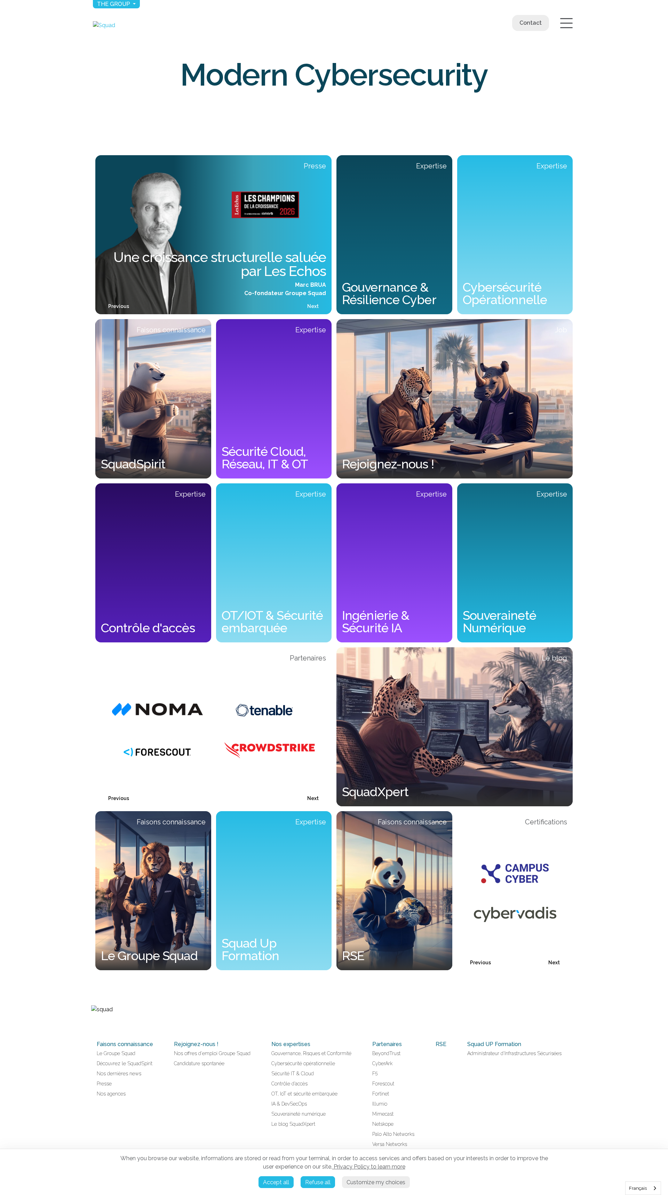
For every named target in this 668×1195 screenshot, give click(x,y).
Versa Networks (389, 1144)
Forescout (383, 1083)
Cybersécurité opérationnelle (303, 1063)
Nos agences (111, 1094)
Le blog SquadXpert (293, 1124)
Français (638, 1188)
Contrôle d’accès (289, 1083)
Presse (104, 1083)
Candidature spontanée (199, 1063)
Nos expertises (290, 1044)
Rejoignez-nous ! (196, 1044)
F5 (375, 1073)
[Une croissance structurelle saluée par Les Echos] (213, 234)
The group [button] (114, 4)
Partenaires (387, 1044)
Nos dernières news (119, 1073)
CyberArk (382, 1063)
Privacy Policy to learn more (368, 1166)
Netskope (382, 1124)
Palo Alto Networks (393, 1134)
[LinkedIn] (94, 1024)
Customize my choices (376, 1182)
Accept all (276, 1182)
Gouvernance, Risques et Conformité (311, 1053)
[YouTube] (102, 1024)
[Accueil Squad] (104, 25)
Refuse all (318, 1182)
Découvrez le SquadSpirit (124, 1063)
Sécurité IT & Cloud (292, 1073)
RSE (441, 1044)
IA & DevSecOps (289, 1104)
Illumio (379, 1104)
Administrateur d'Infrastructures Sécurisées (514, 1053)
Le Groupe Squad (116, 1053)
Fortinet (380, 1094)
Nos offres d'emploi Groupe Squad (212, 1053)
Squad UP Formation (494, 1044)
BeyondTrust (386, 1053)
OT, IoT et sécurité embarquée (304, 1094)
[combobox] (643, 1188)
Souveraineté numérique (298, 1114)
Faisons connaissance (125, 1044)
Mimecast (382, 1114)
